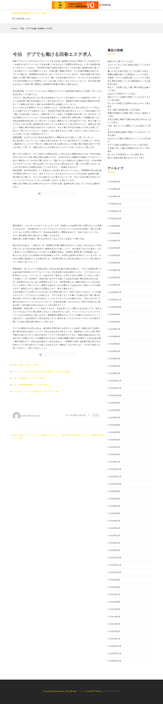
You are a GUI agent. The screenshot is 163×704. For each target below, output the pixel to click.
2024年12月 (115, 292)
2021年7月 (115, 594)
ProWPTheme (93, 691)
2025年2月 (115, 277)
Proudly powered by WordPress (60, 691)
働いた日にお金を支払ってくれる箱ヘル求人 (128, 71)
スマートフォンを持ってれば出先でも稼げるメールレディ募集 (41, 371)
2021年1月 (115, 638)
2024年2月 (115, 366)
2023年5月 (115, 432)
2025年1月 (115, 285)
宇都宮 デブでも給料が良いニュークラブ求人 (129, 77)
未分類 (95, 415)
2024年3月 (115, 358)
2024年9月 (115, 314)
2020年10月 (115, 661)
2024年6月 (115, 336)
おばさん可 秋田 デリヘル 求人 (122, 93)
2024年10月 (115, 307)
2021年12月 (115, 557)
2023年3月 (115, 447)
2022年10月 (115, 484)
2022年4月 (115, 528)
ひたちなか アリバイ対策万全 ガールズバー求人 (36, 391)
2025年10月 (115, 218)
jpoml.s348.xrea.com (30, 415)
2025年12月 (115, 203)
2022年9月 (115, 491)
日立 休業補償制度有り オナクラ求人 (31, 384)
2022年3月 (115, 535)
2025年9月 (115, 226)
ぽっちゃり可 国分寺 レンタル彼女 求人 (126, 154)
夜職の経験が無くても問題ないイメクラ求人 (128, 74)
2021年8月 (115, 587)
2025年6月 (115, 248)
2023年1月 (115, 461)
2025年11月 (115, 211)
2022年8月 (115, 498)
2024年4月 (115, 351)
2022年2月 (115, 543)
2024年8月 (115, 321)
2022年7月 (115, 506)
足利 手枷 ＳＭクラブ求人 (26, 365)
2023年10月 (115, 395)
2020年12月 (115, 646)
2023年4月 (115, 439)
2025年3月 (115, 270)
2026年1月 (115, 196)
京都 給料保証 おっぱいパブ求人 (29, 378)
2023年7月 (115, 417)
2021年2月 (115, 631)
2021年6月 (115, 602)
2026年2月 (115, 189)
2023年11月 (115, 388)
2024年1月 (115, 373)
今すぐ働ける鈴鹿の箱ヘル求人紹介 (124, 109)
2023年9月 (115, 403)
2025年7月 (115, 240)
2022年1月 (115, 550)
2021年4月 (115, 616)
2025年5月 (115, 255)
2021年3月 (115, 624)
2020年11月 (115, 653)
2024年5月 (115, 344)
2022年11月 (115, 476)
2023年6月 (115, 425)
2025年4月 (115, 262)
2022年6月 (115, 513)
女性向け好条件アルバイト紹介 (29, 13)
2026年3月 (115, 181)
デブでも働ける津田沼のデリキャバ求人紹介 (128, 144)
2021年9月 (115, 579)
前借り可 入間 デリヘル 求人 (121, 61)
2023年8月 (115, 410)
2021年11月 (115, 565)
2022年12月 (115, 469)
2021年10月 (115, 572)
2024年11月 (115, 299)
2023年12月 (115, 380)
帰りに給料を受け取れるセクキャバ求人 (126, 157)
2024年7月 (115, 329)
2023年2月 (115, 454)
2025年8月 (115, 233)
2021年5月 (115, 609)
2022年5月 (115, 520)
